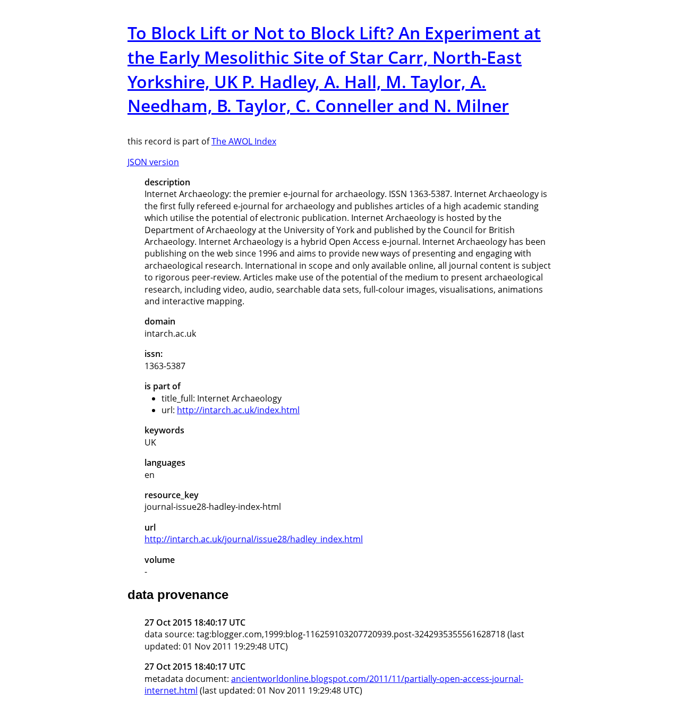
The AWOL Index (243, 141)
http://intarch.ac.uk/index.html (238, 410)
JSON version (153, 162)
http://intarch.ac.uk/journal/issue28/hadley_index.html (253, 539)
